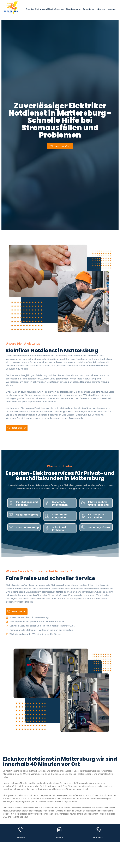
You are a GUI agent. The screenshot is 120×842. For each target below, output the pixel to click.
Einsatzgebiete (73, 9)
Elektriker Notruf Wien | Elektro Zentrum (45, 9)
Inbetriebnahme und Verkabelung (98, 503)
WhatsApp (98, 837)
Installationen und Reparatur (27, 503)
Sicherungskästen (99, 527)
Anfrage (59, 837)
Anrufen (21, 837)
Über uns (101, 9)
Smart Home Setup (27, 527)
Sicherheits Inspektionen (60, 503)
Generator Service (27, 514)
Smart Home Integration (59, 516)
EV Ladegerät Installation (96, 516)
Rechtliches (88, 9)
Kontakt (112, 9)
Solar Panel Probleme (59, 529)
